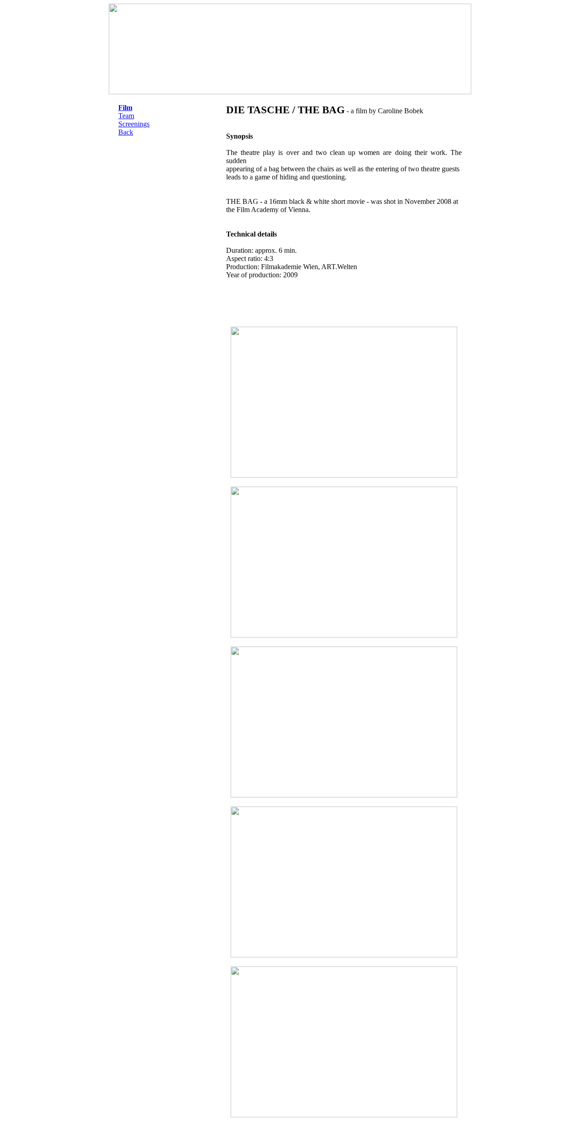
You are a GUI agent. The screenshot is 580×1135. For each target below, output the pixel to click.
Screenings (134, 124)
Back (125, 132)
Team (126, 116)
